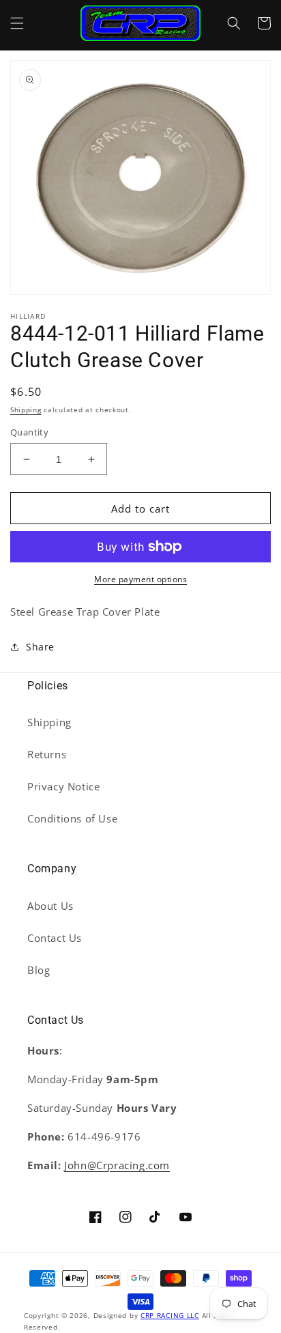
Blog (38, 970)
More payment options (140, 579)
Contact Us (54, 938)
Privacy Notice (63, 786)
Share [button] (40, 646)
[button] (17, 23)
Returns (46, 754)
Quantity (29, 432)
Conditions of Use (72, 818)
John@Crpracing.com (117, 1165)
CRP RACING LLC (169, 1315)
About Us (50, 906)
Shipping (26, 409)
